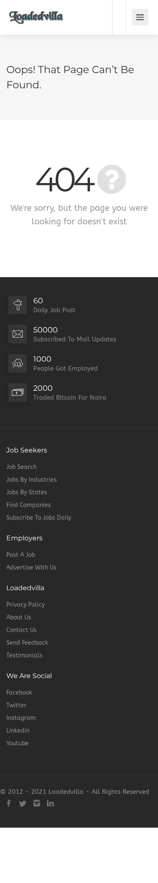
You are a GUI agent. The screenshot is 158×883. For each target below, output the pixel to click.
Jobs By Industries (31, 479)
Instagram (21, 718)
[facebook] (8, 803)
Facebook (19, 692)
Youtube (17, 743)
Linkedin (17, 730)
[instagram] (36, 803)
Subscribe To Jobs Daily (38, 517)
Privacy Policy (25, 604)
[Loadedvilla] (36, 11)
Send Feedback (27, 642)
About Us (18, 617)
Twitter (16, 705)
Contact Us (21, 630)
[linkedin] (50, 803)
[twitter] (22, 803)
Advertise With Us (31, 567)
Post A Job (20, 555)
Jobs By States (26, 492)
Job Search (21, 467)
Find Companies (28, 505)
